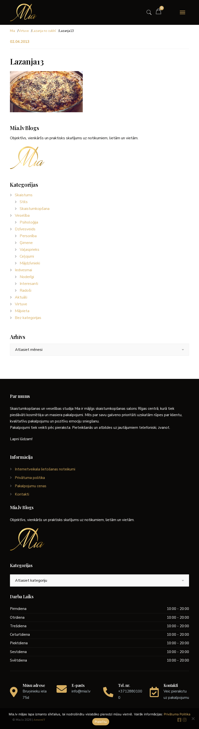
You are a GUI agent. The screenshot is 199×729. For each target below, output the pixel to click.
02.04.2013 (19, 41)
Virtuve (23, 31)
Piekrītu (101, 722)
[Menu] (182, 12)
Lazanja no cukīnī (44, 31)
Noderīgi (27, 277)
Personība (28, 236)
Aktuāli (21, 297)
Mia (12, 31)
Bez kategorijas (28, 317)
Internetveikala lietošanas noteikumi (45, 469)
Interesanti (29, 283)
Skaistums (24, 195)
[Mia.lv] (23, 12)
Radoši (25, 290)
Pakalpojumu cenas (30, 486)
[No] (193, 718)
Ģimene (26, 242)
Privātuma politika (30, 477)
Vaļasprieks (29, 249)
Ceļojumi (27, 256)
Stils (24, 202)
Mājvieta (22, 311)
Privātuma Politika (177, 714)
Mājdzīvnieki (30, 263)
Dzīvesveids (25, 229)
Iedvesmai (23, 270)
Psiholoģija (29, 222)
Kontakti (22, 494)
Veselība (22, 215)
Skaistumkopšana (35, 208)
